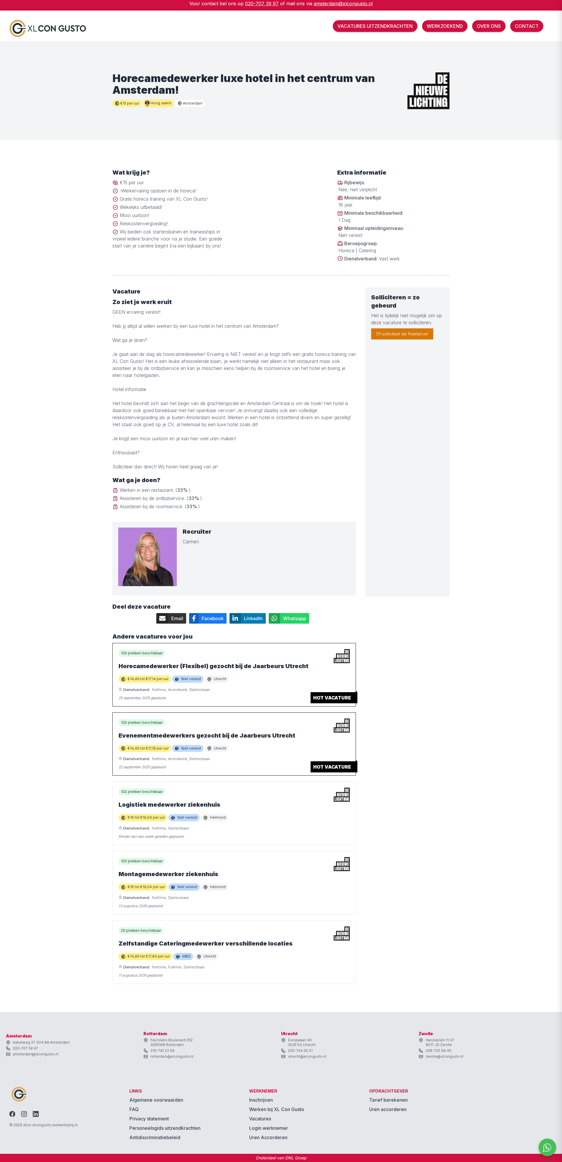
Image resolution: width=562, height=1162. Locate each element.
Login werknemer (268, 1128)
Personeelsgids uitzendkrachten (165, 1128)
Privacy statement (149, 1119)
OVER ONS (489, 26)
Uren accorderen (388, 1109)
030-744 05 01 (300, 1050)
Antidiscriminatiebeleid (154, 1137)
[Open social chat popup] (547, 1147)
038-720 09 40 (438, 1050)
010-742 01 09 (162, 1050)
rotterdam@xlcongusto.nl (171, 1056)
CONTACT (527, 26)
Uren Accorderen (268, 1137)
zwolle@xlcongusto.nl (444, 1056)
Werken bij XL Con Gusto (276, 1109)
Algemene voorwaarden (156, 1100)
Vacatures (260, 1119)
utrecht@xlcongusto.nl (307, 1056)
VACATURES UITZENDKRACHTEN (375, 26)
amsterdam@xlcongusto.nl (343, 3)
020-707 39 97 (262, 3)
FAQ (134, 1109)
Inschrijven (261, 1100)
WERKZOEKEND (445, 26)
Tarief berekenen (388, 1100)
